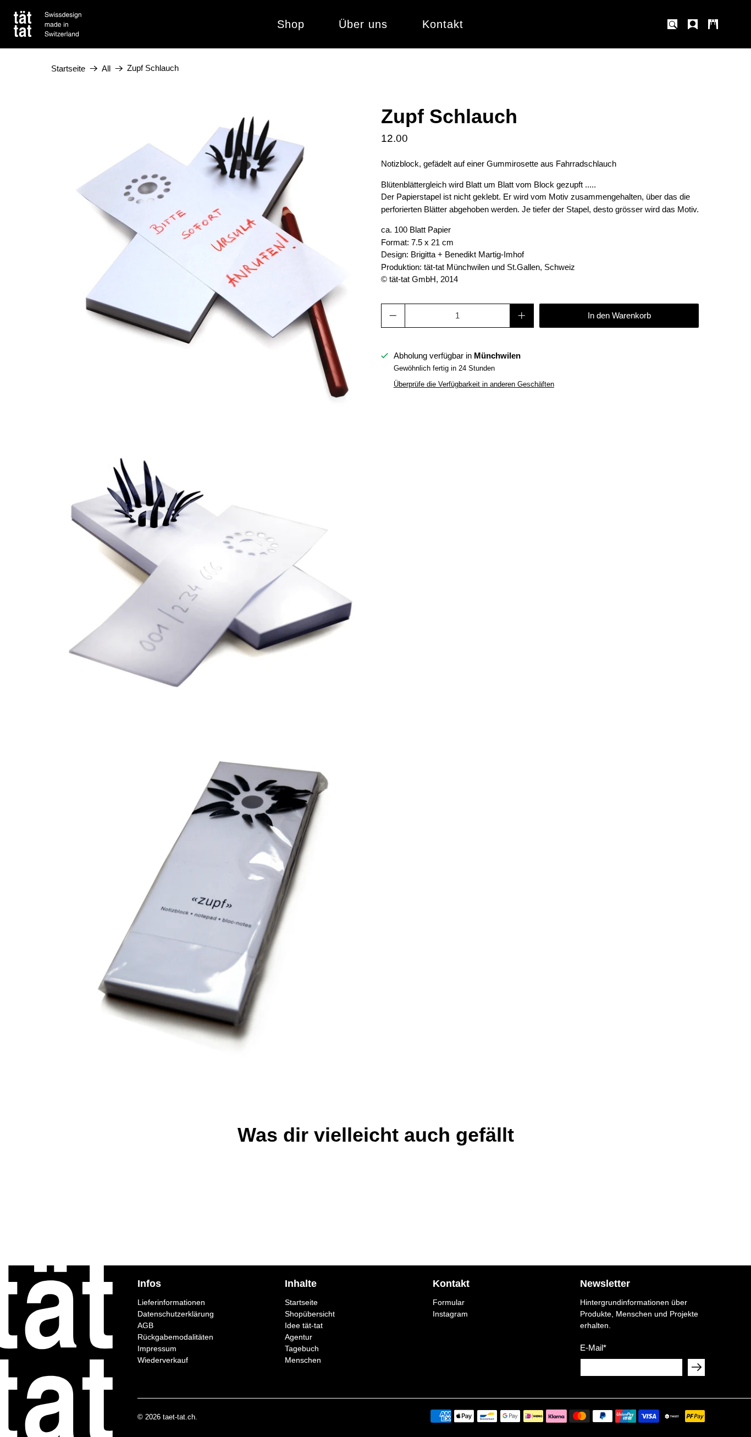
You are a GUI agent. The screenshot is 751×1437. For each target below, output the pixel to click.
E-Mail (593, 1347)
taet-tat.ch (179, 1417)
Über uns (363, 24)
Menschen (303, 1360)
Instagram (450, 1313)
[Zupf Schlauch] (210, 246)
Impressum (156, 1348)
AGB (145, 1325)
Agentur (298, 1337)
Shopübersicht (310, 1313)
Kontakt (442, 24)
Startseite (68, 68)
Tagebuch (302, 1348)
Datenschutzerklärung (175, 1313)
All (106, 68)
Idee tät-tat (304, 1325)
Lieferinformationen (171, 1302)
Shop (291, 24)
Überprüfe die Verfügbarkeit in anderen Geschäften (474, 384)
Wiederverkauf (162, 1360)
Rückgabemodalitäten (175, 1337)
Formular (449, 1302)
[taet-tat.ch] (71, 24)
